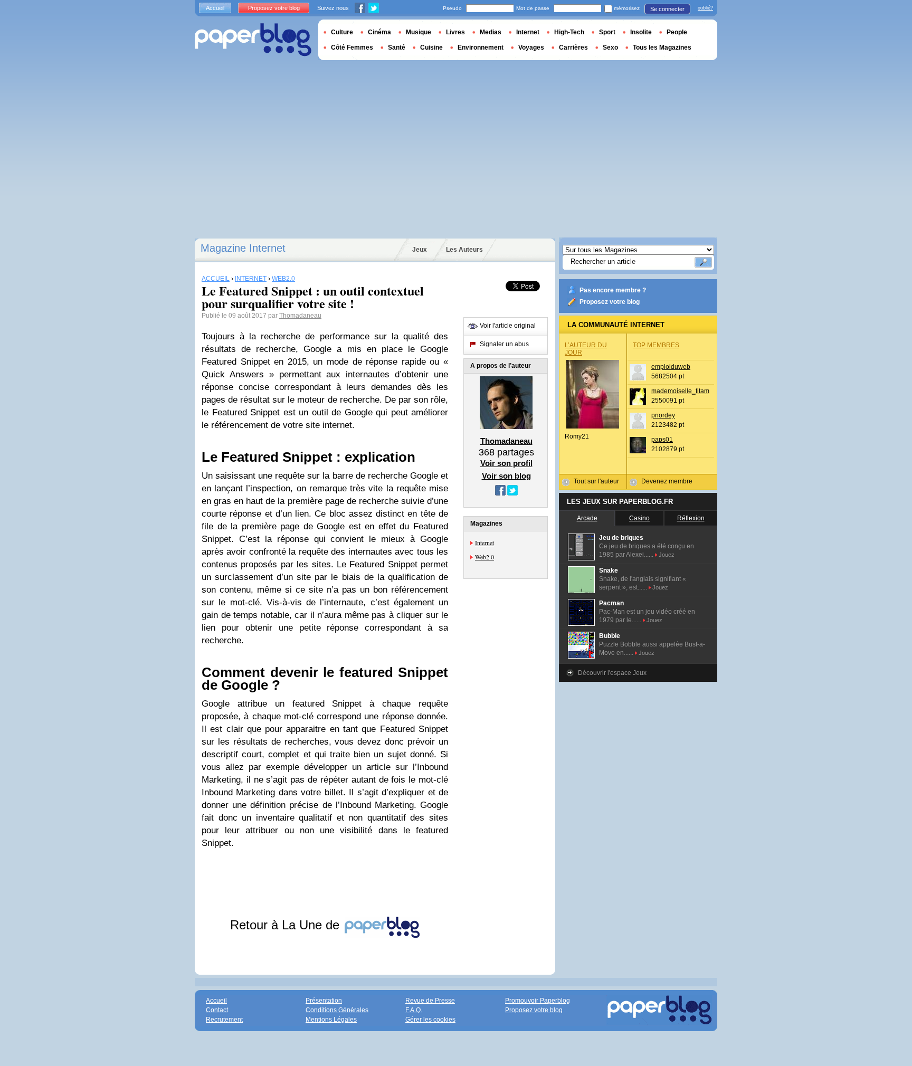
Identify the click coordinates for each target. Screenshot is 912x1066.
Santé (396, 47)
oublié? (705, 8)
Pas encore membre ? (613, 290)
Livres (455, 32)
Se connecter (667, 9)
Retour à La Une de (286, 925)
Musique (418, 32)
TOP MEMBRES (656, 345)
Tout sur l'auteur (596, 481)
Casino (639, 518)
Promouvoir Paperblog (537, 1000)
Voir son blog (506, 475)
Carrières (573, 47)
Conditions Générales (337, 1010)
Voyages (531, 47)
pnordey (663, 415)
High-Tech (569, 32)
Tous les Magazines (662, 47)
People (677, 32)
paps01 (662, 439)
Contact (217, 1010)
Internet (484, 542)
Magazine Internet (243, 248)
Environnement (481, 47)
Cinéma (379, 32)
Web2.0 (484, 557)
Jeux (419, 249)
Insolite (641, 32)
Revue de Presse (430, 1000)
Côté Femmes (352, 47)
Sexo (610, 47)
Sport (607, 32)
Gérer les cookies (430, 1019)
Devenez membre (666, 481)
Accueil (215, 8)
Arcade (587, 518)
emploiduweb (670, 366)
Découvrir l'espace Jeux (612, 673)
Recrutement (224, 1019)
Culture (342, 32)
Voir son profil (506, 463)
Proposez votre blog (610, 302)
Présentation (324, 1000)
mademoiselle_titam (680, 391)
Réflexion (691, 518)
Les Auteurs (464, 249)
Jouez (666, 554)
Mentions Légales (331, 1019)
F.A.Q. (413, 1010)
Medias (490, 32)
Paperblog (253, 39)
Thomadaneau (300, 315)
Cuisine (431, 47)
